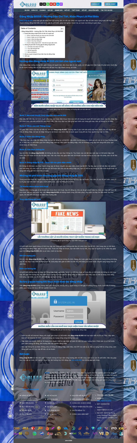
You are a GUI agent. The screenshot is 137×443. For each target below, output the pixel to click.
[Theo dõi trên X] (41, 4)
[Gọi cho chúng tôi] (47, 4)
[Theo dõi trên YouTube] (54, 4)
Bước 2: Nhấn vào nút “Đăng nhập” (36, 37)
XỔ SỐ (84, 10)
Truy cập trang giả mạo (34, 48)
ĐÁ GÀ (50, 10)
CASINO (43, 10)
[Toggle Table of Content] (61, 28)
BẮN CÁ (35, 10)
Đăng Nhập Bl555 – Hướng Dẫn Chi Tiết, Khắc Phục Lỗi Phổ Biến (42, 31)
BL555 (27, 10)
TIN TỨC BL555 (106, 10)
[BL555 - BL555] (28, 4)
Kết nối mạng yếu (32, 50)
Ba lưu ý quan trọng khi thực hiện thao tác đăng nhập (40, 54)
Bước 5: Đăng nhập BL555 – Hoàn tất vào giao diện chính (42, 42)
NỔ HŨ (67, 10)
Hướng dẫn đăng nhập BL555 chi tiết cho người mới (39, 33)
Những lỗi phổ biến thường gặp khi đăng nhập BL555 (40, 44)
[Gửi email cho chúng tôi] (44, 4)
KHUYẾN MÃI (94, 10)
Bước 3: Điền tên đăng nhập (34, 39)
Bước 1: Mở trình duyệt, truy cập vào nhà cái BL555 (40, 35)
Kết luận (27, 56)
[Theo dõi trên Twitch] (61, 4)
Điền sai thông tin (32, 52)
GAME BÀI (59, 10)
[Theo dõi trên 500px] (57, 4)
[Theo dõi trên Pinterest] (51, 4)
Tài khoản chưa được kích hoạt (35, 46)
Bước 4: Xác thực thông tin (34, 41)
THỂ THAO (76, 10)
